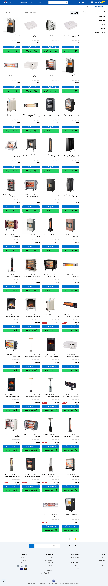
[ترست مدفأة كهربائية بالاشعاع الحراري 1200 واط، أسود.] (50, 145)
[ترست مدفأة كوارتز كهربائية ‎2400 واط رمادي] (31, 424)
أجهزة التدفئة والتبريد (95, 6)
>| (67, 539)
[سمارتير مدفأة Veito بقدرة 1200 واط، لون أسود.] (50, 225)
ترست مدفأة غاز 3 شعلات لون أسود (31, 155)
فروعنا (31, 2)
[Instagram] (22, 566)
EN (10, 2)
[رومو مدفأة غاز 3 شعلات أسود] (11, 25)
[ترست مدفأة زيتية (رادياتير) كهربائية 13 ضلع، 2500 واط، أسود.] (70, 145)
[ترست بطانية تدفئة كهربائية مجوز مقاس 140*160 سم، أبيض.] (70, 25)
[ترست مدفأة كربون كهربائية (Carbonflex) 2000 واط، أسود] (70, 424)
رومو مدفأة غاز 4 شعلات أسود (72, 75)
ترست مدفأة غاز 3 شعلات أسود (71, 514)
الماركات (38, 2)
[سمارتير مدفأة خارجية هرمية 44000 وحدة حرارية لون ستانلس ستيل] (11, 464)
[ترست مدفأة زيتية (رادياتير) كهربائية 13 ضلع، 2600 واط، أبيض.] (11, 105)
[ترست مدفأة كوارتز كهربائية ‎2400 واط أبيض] (11, 424)
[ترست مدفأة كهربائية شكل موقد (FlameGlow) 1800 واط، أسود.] (11, 305)
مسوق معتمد (102, 565)
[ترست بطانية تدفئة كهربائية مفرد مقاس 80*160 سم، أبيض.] (31, 25)
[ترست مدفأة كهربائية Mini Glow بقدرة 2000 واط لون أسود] (50, 265)
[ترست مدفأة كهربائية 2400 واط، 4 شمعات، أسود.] (70, 464)
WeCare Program (74, 557)
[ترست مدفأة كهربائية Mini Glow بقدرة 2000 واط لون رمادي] (31, 185)
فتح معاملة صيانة (49, 562)
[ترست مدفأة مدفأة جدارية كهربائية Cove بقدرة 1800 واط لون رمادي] (31, 265)
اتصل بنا (51, 565)
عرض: (10, 12)
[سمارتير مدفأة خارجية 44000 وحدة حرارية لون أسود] (50, 424)
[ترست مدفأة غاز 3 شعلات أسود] (70, 504)
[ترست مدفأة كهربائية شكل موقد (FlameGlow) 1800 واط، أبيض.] (31, 305)
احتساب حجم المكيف (48, 567)
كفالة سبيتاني (50, 557)
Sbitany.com (77, 583)
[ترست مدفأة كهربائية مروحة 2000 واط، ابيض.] (50, 25)
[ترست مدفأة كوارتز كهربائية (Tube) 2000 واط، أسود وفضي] (31, 105)
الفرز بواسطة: (33, 12)
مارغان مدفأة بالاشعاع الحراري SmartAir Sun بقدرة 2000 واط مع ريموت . (71, 396)
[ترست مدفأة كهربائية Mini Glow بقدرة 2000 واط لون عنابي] (11, 225)
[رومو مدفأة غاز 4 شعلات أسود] (70, 65)
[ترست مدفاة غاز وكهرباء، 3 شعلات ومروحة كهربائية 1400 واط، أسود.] (31, 464)
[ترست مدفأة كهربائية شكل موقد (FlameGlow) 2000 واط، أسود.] (50, 344)
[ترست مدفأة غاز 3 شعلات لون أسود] (31, 145)
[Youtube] (18, 566)
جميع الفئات (78, 2)
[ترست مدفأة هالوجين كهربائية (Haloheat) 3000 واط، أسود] (31, 384)
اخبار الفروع (24, 560)
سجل (31, 545)
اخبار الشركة (24, 557)
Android (77, 565)
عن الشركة (102, 562)
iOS (78, 568)
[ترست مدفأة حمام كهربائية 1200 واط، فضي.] (11, 65)
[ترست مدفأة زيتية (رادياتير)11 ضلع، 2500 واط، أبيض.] (50, 305)
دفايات (86, 6)
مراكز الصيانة (23, 2)
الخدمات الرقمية (49, 560)
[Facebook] (26, 566)
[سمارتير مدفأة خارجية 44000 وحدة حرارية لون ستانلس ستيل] (50, 384)
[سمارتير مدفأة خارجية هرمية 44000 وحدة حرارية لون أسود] (50, 464)
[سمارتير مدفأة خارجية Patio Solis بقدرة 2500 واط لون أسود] (70, 305)
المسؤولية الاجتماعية (22, 562)
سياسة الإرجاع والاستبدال (47, 573)
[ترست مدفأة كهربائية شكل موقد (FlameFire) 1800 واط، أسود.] (11, 384)
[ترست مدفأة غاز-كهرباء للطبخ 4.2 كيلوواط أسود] (70, 105)
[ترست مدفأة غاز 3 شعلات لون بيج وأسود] (31, 225)
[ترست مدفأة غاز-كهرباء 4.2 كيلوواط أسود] (50, 105)
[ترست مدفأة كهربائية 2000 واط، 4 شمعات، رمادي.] (11, 344)
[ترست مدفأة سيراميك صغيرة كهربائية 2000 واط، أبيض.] (11, 145)
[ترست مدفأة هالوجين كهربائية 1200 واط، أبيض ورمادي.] (11, 185)
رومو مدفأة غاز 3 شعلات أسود (13, 35)
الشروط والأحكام (49, 570)
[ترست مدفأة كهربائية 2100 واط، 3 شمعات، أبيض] (50, 65)
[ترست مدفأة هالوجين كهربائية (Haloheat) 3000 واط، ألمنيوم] (31, 344)
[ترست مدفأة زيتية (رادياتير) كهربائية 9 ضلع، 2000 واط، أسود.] (70, 185)
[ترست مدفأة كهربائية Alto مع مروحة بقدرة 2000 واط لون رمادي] (11, 265)
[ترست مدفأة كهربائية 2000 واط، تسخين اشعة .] (70, 265)
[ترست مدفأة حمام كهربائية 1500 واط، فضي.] (50, 504)
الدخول (7, 2)
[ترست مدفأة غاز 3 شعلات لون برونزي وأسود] (70, 225)
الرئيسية (103, 6)
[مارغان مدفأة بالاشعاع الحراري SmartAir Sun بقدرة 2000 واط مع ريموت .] (70, 384)
